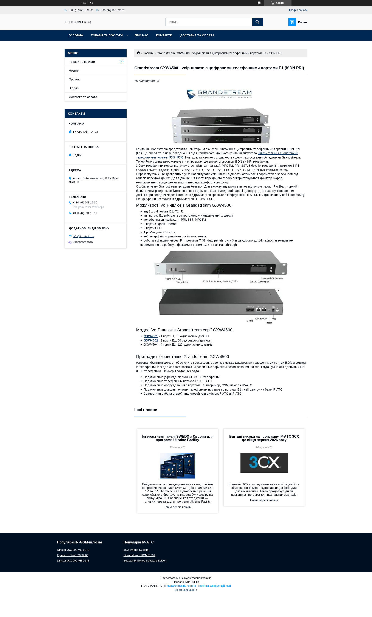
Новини (148, 53)
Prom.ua (206, 578)
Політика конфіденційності (214, 585)
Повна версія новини (177, 507)
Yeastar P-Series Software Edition (145, 560)
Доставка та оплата (197, 35)
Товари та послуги (107, 35)
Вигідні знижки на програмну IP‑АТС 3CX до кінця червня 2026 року (264, 438)
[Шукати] (257, 22)
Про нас (141, 35)
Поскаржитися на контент (180, 585)
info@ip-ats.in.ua (83, 236)
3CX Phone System (136, 549)
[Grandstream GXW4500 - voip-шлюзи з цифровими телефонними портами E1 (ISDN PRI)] (221, 115)
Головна (75, 35)
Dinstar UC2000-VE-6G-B (73, 549)
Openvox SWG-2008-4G (72, 555)
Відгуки (74, 88)
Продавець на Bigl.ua (186, 581)
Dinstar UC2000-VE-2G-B (73, 560)
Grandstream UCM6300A (139, 555)
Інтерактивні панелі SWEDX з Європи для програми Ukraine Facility (177, 438)
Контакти (164, 35)
